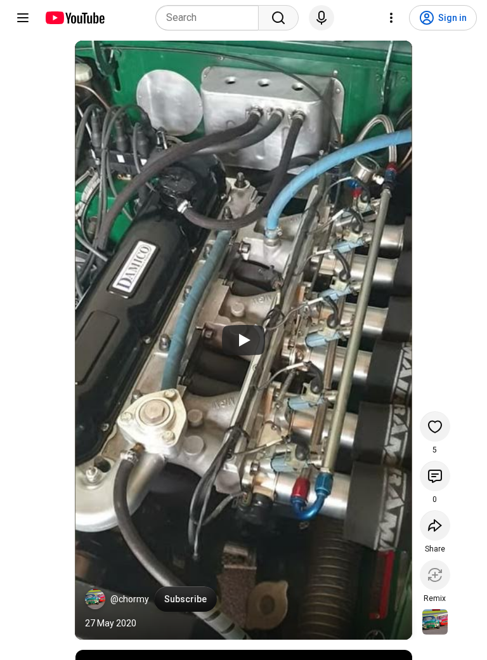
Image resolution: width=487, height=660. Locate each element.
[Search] (278, 17)
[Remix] (435, 575)
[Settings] (391, 17)
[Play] (243, 340)
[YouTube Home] (75, 18)
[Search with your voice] (321, 17)
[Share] (435, 525)
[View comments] (435, 476)
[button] (95, 599)
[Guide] (22, 17)
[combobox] (211, 17)
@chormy (129, 599)
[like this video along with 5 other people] (435, 426)
